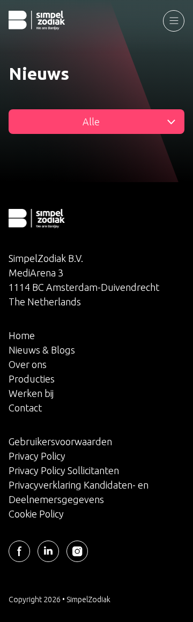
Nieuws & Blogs (42, 349)
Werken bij (31, 393)
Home (22, 335)
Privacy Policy (37, 456)
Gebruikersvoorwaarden (60, 441)
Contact (25, 407)
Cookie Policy (36, 513)
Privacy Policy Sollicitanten (64, 470)
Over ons (28, 364)
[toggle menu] (173, 21)
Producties (32, 378)
